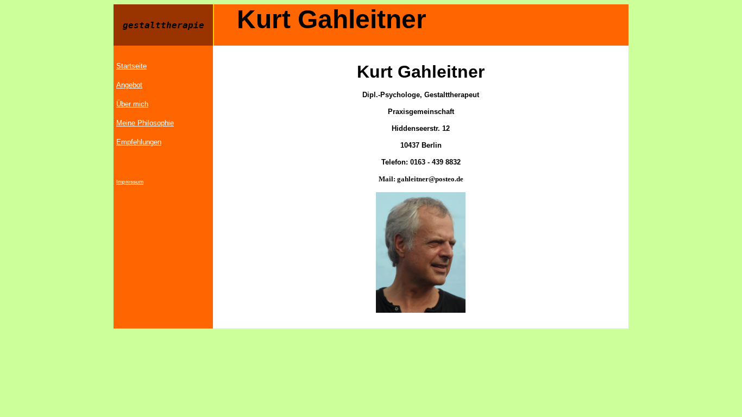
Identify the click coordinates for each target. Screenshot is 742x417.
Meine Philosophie (145, 123)
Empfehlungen (138, 142)
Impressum (129, 182)
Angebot (129, 85)
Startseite (131, 66)
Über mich (132, 104)
